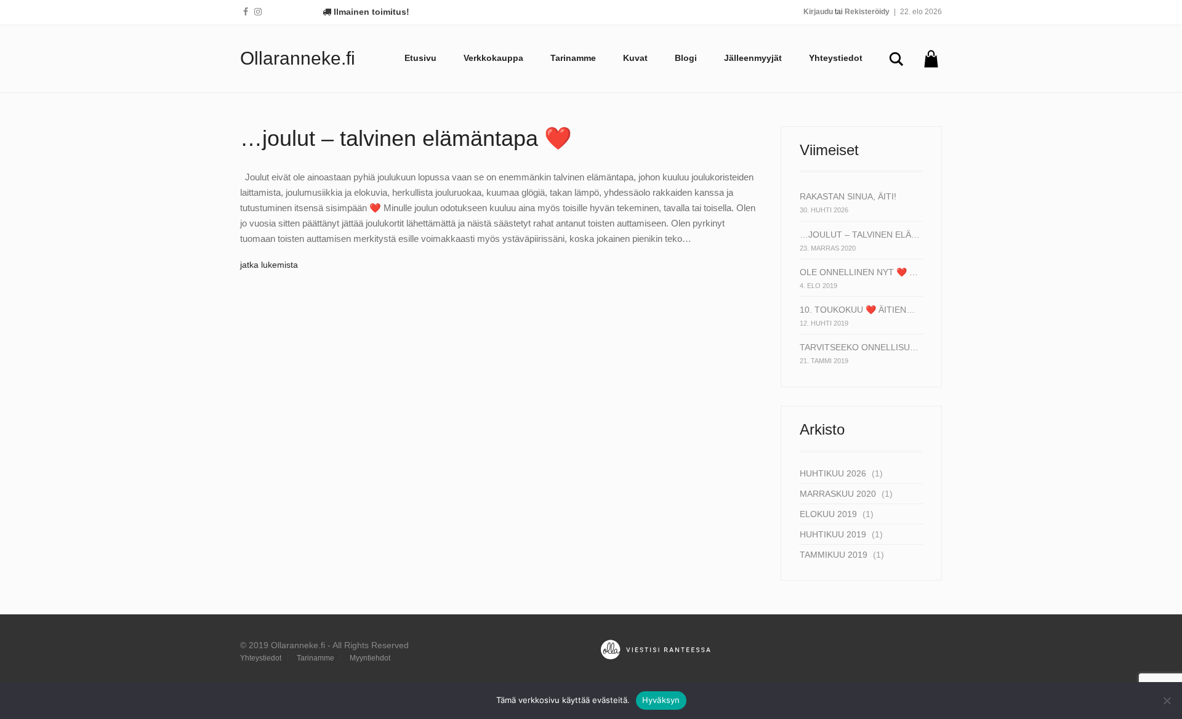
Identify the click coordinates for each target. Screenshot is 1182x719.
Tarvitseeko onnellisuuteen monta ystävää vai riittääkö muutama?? (860, 347)
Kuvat (635, 58)
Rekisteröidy (867, 11)
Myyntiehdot (370, 658)
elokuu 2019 (828, 514)
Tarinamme (573, 58)
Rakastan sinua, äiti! (848, 196)
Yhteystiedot (835, 58)
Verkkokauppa (493, 58)
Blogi (686, 58)
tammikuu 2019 (833, 555)
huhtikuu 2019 (833, 534)
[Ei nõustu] (1166, 700)
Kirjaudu (818, 11)
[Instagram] (257, 12)
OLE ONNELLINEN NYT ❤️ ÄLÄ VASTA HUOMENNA (860, 272)
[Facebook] (245, 12)
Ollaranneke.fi (297, 58)
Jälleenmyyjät (753, 58)
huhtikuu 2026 (833, 473)
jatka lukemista (269, 265)
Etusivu (420, 58)
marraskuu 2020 (838, 494)
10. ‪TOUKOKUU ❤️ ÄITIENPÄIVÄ (860, 310)
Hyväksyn (661, 700)
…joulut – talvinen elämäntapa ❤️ (406, 138)
